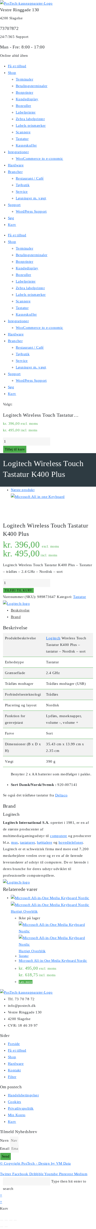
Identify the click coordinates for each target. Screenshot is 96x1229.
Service (22, 192)
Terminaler (24, 79)
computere (58, 836)
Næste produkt (22, 490)
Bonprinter (24, 92)
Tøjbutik (23, 185)
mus (14, 842)
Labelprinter (26, 112)
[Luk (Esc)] (15, 1220)
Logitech (53, 638)
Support (14, 205)
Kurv (12, 225)
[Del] (11, 1220)
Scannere (23, 132)
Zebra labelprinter (30, 119)
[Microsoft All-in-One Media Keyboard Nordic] (38, 496)
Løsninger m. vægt (31, 198)
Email (4, 1148)
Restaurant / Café (30, 178)
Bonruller (23, 106)
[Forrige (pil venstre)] (1, 1226)
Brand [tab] (16, 617)
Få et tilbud (17, 66)
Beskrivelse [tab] (20, 610)
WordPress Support (31, 211)
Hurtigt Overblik (24, 911)
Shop (12, 73)
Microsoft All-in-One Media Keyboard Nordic (53, 961)
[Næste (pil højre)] (6, 1226)
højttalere (44, 842)
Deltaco (61, 795)
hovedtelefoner (71, 842)
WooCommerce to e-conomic (39, 159)
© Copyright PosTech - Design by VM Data (35, 1163)
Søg (11, 218)
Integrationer (18, 152)
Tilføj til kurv (15, 449)
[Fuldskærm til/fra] (6, 1220)
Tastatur (22, 139)
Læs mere (25, 982)
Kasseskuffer (26, 145)
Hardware (16, 165)
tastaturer (27, 842)
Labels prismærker (31, 125)
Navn (4, 1140)
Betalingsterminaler (32, 86)
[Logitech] (16, 603)
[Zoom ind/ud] (1, 1220)
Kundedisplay (27, 99)
